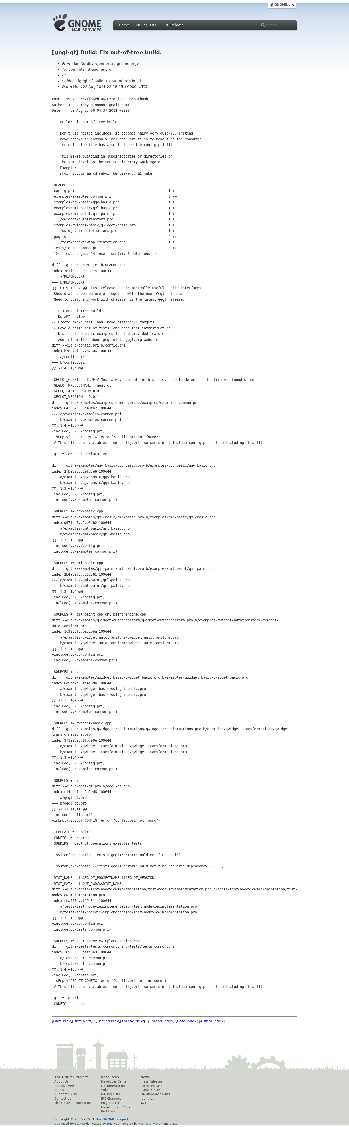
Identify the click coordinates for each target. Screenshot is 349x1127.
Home (124, 25)
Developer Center (114, 1081)
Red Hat (113, 1123)
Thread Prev (108, 1021)
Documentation (113, 1086)
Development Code (115, 1107)
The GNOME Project (71, 1077)
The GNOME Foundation (72, 1103)
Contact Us (62, 1098)
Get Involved (64, 1086)
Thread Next (132, 1021)
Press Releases (151, 1081)
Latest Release (151, 1086)
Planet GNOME (151, 1090)
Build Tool (108, 1111)
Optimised (61, 1123)
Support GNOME (66, 1094)
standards (82, 1123)
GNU (173, 1123)
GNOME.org (284, 4)
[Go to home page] (85, 32)
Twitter (146, 1103)
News (145, 1077)
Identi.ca (147, 1098)
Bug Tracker (110, 1103)
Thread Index (161, 1021)
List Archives (173, 25)
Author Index (211, 1021)
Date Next (82, 1021)
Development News (155, 1094)
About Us (61, 1081)
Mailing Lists (145, 25)
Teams (59, 1090)
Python (157, 1123)
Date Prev (62, 1021)
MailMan (144, 1123)
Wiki (104, 1090)
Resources (110, 1077)
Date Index (186, 1021)
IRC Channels (111, 1098)
